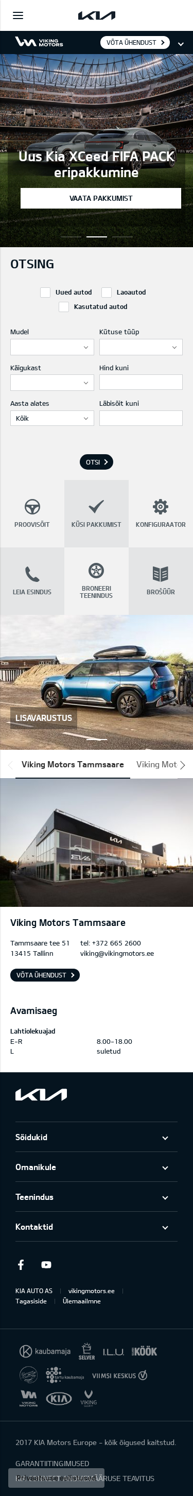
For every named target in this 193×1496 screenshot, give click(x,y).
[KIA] (96, 15)
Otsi (93, 462)
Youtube (46, 1265)
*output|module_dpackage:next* (180, 765)
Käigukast (25, 368)
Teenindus (34, 1196)
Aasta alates (29, 403)
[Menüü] (18, 15)
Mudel (19, 332)
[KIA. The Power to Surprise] (41, 1094)
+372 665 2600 (116, 943)
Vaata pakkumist (101, 198)
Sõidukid (31, 1137)
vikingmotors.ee (91, 1290)
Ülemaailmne (82, 1300)
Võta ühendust (131, 42)
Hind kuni (114, 368)
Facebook (20, 1265)
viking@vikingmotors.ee (117, 953)
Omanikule (35, 1167)
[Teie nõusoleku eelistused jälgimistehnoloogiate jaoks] (56, 1478)
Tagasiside (31, 1300)
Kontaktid (34, 1226)
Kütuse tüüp (119, 332)
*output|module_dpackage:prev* (12, 765)
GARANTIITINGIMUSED (52, 1463)
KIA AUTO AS (33, 1290)
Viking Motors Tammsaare (73, 764)
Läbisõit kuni (119, 403)
